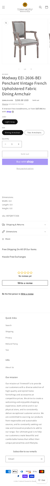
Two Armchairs (34, 132)
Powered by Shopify (30, 481)
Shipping (5, 104)
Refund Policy (12, 344)
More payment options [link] (25, 168)
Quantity (5, 139)
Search (9, 325)
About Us (10, 367)
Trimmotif (21, 481)
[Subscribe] (41, 459)
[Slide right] (31, 69)
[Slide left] (19, 69)
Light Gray (10, 122)
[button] (3, 7)
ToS (7, 350)
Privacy (9, 337)
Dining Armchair (12, 132)
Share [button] (7, 239)
